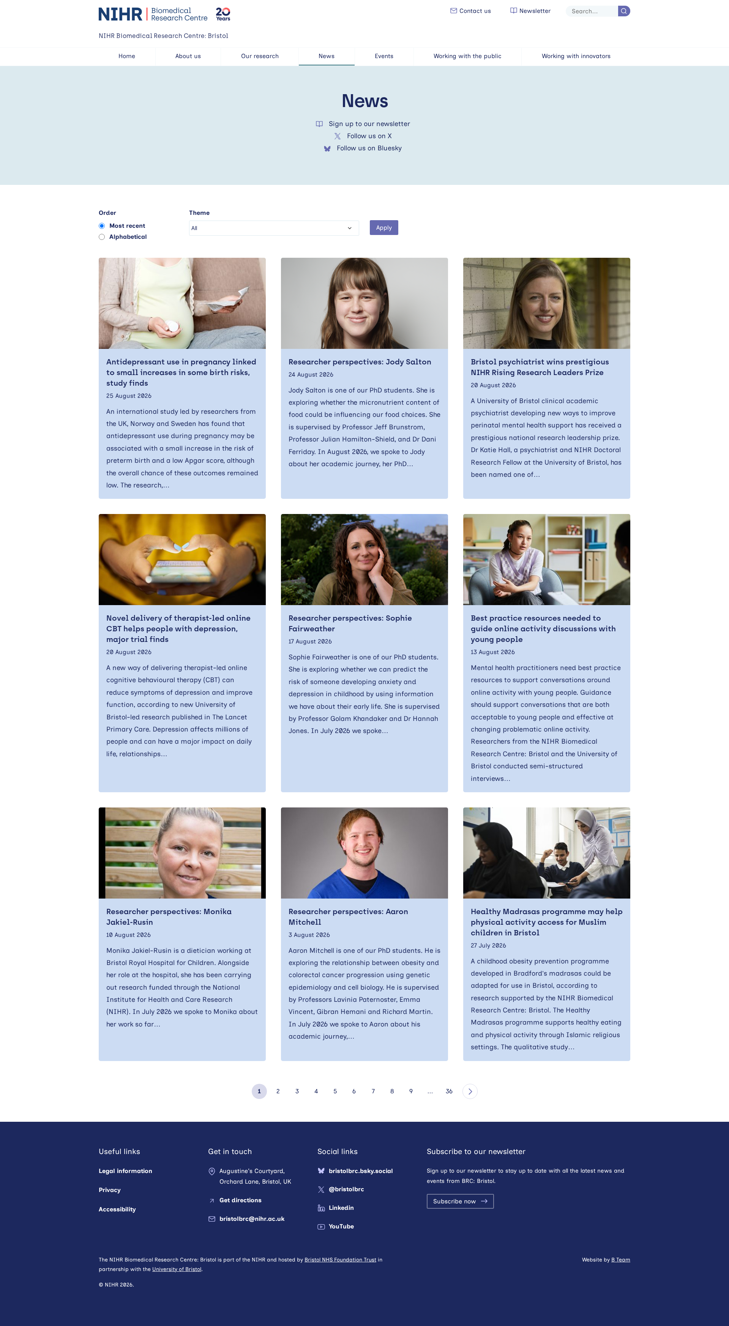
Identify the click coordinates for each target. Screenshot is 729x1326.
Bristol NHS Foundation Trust (340, 1260)
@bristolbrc (346, 1189)
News (327, 56)
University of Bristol (176, 1269)
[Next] (470, 1091)
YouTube (341, 1226)
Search (624, 11)
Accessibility (117, 1209)
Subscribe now (454, 1201)
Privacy (110, 1190)
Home (126, 56)
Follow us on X (369, 136)
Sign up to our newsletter (369, 124)
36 (449, 1091)
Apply (384, 227)
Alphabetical (128, 236)
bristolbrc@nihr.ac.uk (251, 1218)
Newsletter (534, 10)
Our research (260, 56)
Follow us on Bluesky (369, 148)
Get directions (240, 1200)
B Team (620, 1260)
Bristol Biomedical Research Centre (153, 14)
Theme (199, 212)
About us (188, 56)
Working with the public (468, 56)
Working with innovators (576, 56)
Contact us (474, 10)
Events (384, 56)
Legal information (125, 1171)
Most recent (127, 225)
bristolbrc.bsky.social (361, 1171)
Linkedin (341, 1207)
